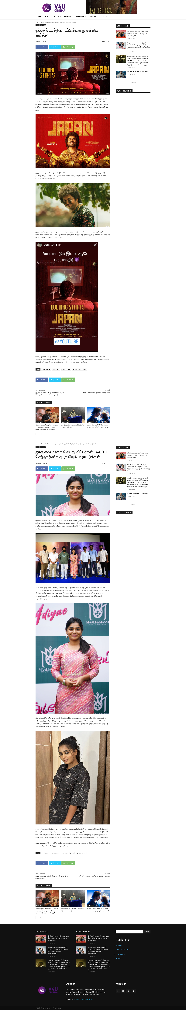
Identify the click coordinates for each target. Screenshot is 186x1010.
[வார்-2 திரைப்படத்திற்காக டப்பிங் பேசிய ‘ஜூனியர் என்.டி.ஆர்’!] (73, 415)
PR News (92, 16)
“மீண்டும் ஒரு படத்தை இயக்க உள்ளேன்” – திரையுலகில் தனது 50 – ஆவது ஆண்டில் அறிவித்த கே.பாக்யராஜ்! (47, 427)
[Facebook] (118, 991)
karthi (68, 369)
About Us (119, 945)
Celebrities (39, 422)
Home (39, 16)
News (47, 16)
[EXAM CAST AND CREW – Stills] (121, 74)
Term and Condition (122, 950)
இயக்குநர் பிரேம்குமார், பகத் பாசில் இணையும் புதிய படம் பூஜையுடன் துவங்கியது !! (137, 33)
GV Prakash (56, 369)
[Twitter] (128, 991)
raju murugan (77, 369)
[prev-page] (37, 434)
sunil (84, 369)
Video (103, 16)
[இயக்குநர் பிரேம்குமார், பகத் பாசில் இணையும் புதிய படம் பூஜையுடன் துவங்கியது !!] (121, 34)
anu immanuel (46, 369)
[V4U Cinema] (48, 990)
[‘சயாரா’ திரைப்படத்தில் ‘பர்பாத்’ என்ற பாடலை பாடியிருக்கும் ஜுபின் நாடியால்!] (98, 415)
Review (56, 16)
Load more (132, 82)
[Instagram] (123, 991)
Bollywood (65, 422)
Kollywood (48, 22)
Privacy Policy (121, 954)
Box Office (80, 16)
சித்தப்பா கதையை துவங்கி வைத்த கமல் (96, 393)
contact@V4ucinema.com (83, 999)
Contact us (119, 959)
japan (63, 369)
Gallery (67, 16)
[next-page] (40, 434)
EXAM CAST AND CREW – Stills (138, 72)
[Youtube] (134, 991)
